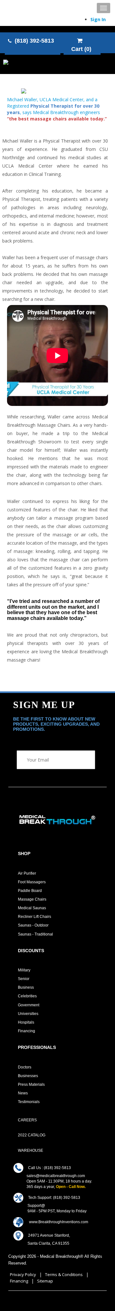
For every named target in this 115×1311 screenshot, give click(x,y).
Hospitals (26, 1022)
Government (28, 1005)
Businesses (28, 1076)
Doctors (24, 1067)
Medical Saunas (32, 908)
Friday (81, 1211)
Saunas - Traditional (35, 934)
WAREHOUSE (30, 1150)
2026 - (33, 1256)
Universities (28, 1013)
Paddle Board (30, 890)
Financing (26, 1031)
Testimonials (29, 1102)
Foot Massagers (32, 882)
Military (24, 970)
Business (26, 987)
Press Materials (31, 1084)
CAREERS (27, 1120)
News (23, 1093)
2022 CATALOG (31, 1135)
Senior (23, 979)
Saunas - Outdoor (33, 925)
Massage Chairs (32, 899)
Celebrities (27, 996)
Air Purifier (27, 873)
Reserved (17, 1263)
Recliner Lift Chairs (34, 916)
